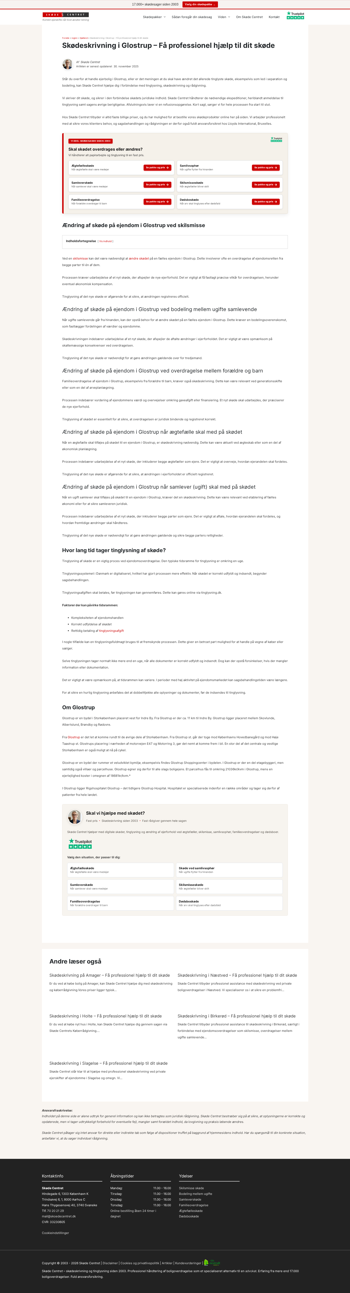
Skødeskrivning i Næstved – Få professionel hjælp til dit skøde (237, 975)
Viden (222, 17)
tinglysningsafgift (111, 631)
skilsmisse (80, 258)
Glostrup (74, 737)
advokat (250, 1271)
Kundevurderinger (188, 1263)
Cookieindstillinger (55, 1233)
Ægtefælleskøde (191, 1211)
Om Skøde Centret (249, 17)
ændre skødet (139, 258)
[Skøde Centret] (67, 64)
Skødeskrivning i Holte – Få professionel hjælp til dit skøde (105, 1016)
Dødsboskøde (189, 1216)
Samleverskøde (190, 1199)
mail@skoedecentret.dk (59, 1216)
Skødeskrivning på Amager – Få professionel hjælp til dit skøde (109, 975)
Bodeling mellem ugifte (195, 1194)
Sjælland (84, 38)
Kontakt (274, 17)
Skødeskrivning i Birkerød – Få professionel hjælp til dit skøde (237, 1016)
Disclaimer (110, 1263)
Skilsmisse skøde (191, 1188)
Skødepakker (152, 17)
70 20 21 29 (55, 1211)
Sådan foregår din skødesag (192, 17)
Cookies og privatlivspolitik (140, 1263)
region (74, 38)
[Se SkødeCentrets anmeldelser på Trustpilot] (276, 141)
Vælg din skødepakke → (200, 4)
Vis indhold (105, 241)
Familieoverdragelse (193, 1205)
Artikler (167, 1263)
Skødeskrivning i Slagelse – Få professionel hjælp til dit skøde (108, 1063)
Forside (65, 38)
